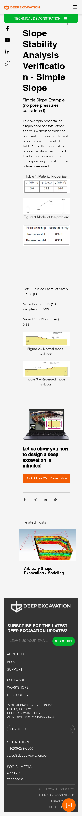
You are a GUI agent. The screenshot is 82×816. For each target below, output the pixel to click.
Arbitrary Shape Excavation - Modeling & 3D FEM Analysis (46, 570)
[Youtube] (7, 40)
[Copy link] (7, 63)
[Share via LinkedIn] (45, 499)
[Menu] (75, 7)
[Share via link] (56, 499)
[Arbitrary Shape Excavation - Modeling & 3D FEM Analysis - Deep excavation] (47, 545)
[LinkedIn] (7, 51)
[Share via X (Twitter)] (35, 499)
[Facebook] (7, 28)
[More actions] (67, 22)
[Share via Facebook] (25, 499)
